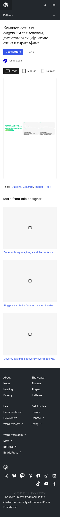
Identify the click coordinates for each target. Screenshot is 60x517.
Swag (37, 424)
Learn (6, 406)
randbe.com (15, 60)
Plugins (36, 389)
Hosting (8, 389)
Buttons (16, 186)
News (6, 383)
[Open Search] (44, 5)
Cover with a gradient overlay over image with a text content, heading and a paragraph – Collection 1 (30, 358)
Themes (37, 383)
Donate (38, 418)
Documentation (12, 412)
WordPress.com (14, 434)
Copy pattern (13, 51)
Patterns (8, 15)
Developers (10, 418)
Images (39, 186)
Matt (8, 440)
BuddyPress (12, 452)
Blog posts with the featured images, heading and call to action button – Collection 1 (30, 305)
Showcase (38, 377)
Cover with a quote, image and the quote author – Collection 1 (30, 252)
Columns (28, 186)
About (7, 377)
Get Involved (40, 406)
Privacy (7, 395)
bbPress (10, 446)
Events (36, 412)
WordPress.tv (13, 424)
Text (48, 186)
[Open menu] (54, 5)
